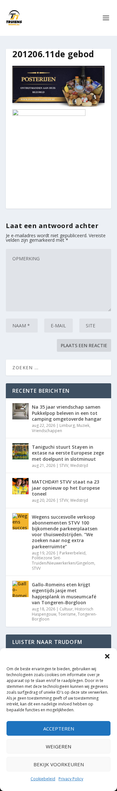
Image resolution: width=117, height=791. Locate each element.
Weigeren (58, 746)
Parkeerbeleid (72, 553)
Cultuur (66, 609)
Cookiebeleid (43, 779)
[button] (107, 656)
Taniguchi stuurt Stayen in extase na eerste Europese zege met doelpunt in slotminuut (68, 453)
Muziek (83, 425)
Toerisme (67, 614)
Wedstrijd (79, 465)
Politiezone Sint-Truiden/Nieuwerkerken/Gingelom (63, 560)
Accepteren (58, 728)
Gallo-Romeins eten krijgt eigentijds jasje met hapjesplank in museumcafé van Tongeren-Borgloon (64, 593)
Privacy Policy (70, 779)
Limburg (67, 425)
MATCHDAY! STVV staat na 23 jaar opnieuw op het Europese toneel (66, 488)
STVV (63, 465)
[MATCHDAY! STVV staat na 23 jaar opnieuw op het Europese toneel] (20, 486)
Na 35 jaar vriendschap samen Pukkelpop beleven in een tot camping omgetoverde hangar (66, 413)
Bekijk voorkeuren (58, 764)
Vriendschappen (47, 430)
